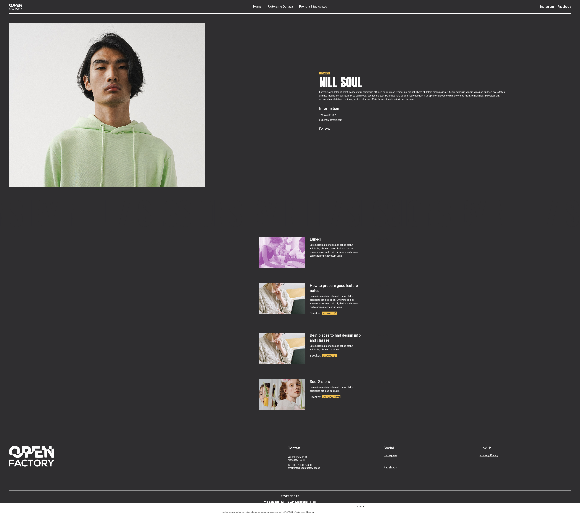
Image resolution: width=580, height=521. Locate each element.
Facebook (564, 7)
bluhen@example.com (330, 120)
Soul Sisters (320, 382)
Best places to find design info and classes (335, 338)
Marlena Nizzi (331, 397)
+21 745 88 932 (327, 115)
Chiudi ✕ (360, 506)
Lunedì (315, 239)
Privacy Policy (489, 455)
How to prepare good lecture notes (334, 288)
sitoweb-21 (329, 313)
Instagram (547, 7)
